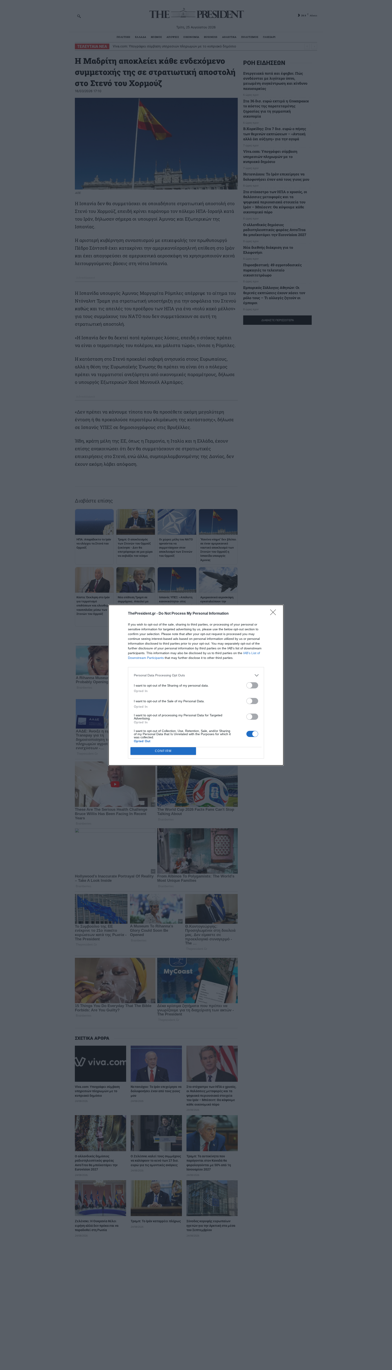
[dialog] (196, 685)
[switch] (252, 685)
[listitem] (196, 675)
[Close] (274, 613)
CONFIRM (163, 751)
